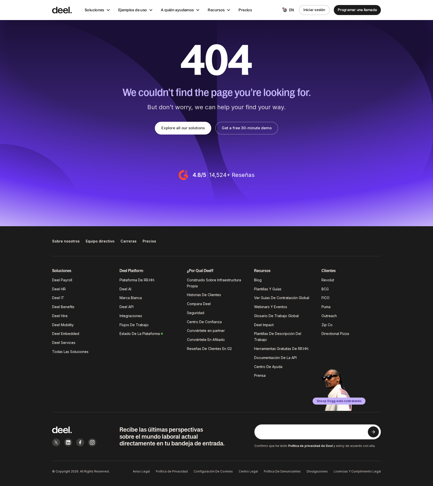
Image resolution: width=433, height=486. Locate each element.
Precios (245, 10)
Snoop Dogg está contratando (339, 401)
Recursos (216, 10)
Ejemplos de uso (132, 10)
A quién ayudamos (177, 10)
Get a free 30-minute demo (247, 128)
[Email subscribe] (373, 431)
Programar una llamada (357, 10)
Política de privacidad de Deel (310, 446)
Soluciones (94, 10)
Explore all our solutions (183, 128)
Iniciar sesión (314, 10)
